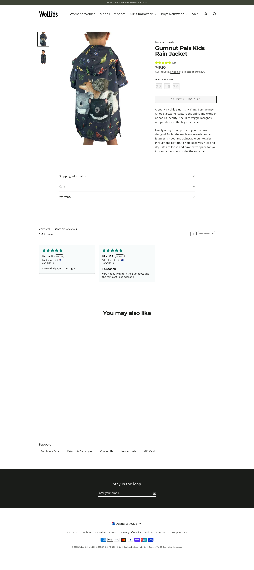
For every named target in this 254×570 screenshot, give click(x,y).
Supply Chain (179, 532)
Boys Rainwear (173, 14)
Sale (195, 14)
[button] (163, 62)
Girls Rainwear (142, 14)
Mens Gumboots (112, 14)
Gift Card (149, 451)
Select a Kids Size (164, 79)
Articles (148, 532)
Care (62, 186)
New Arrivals (128, 451)
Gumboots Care (50, 451)
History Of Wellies (131, 532)
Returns (113, 532)
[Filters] (193, 233)
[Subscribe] (154, 493)
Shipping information (73, 176)
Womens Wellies (82, 14)
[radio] (158, 86)
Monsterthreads (164, 42)
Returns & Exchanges (79, 451)
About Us (72, 532)
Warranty (65, 197)
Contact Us (106, 451)
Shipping (175, 71)
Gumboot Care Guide (93, 532)
